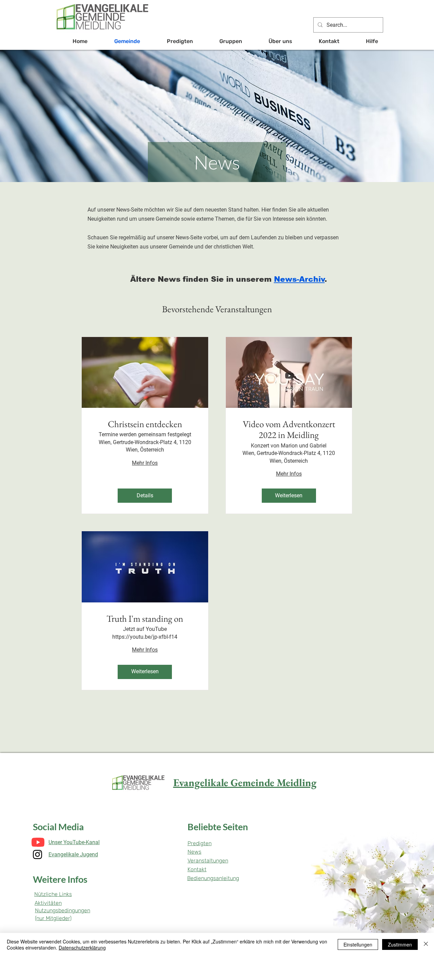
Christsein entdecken (145, 424)
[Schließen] (426, 944)
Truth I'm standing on (144, 618)
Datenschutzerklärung (82, 947)
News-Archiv (299, 279)
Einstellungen (357, 944)
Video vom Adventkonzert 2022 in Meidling (289, 430)
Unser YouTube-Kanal (74, 842)
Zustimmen (400, 944)
